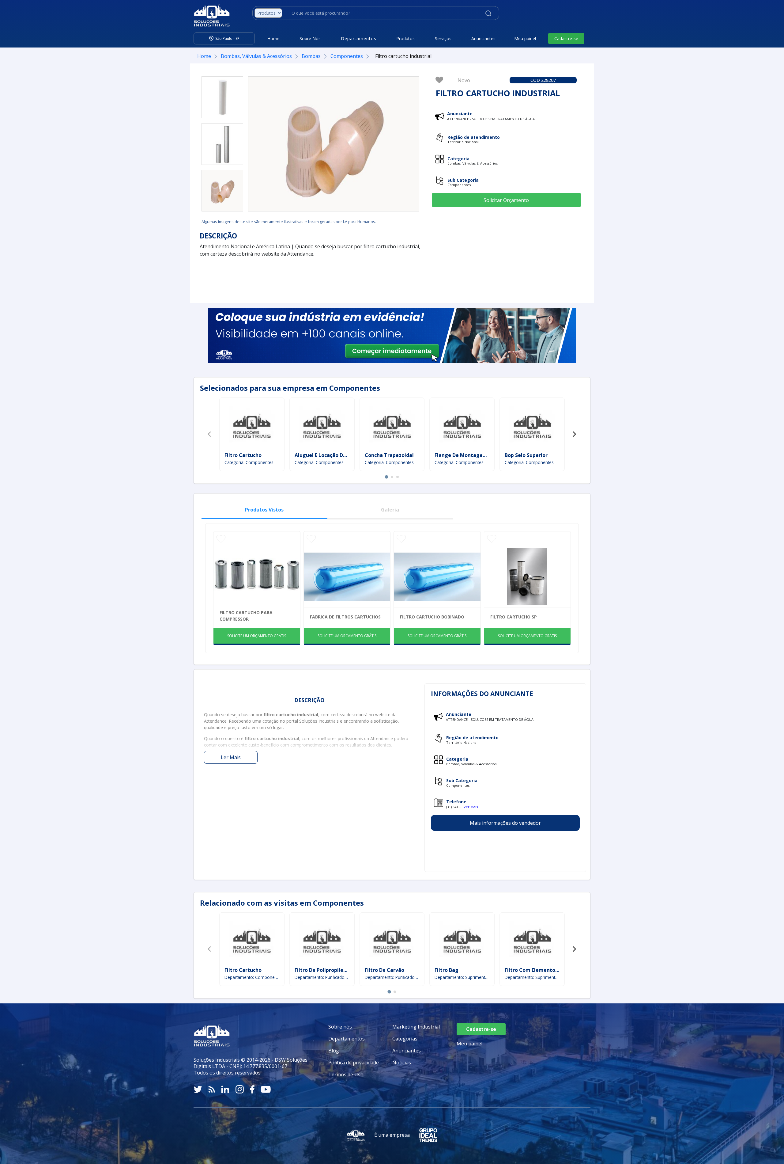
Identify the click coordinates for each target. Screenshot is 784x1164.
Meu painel (525, 38)
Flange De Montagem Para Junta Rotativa (486, 455)
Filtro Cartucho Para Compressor (246, 616)
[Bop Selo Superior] (532, 425)
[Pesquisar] (488, 13)
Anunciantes (483, 38)
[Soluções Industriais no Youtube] (266, 1089)
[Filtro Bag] (462, 940)
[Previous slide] (210, 434)
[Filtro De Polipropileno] (322, 940)
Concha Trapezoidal (389, 455)
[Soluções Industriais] (209, 15)
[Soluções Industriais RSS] (211, 1089)
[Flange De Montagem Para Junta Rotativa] (462, 425)
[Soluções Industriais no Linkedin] (225, 1089)
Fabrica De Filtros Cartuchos (345, 617)
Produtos (405, 38)
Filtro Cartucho (243, 455)
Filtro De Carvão (384, 970)
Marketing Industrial (416, 1026)
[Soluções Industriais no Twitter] (198, 1089)
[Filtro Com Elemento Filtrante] (532, 940)
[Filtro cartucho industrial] (222, 97)
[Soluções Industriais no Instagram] (240, 1089)
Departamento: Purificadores (322, 977)
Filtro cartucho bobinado (432, 617)
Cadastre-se (566, 38)
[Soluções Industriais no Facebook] (252, 1089)
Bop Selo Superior (526, 455)
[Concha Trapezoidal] (392, 425)
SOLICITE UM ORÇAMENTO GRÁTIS (256, 635)
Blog (333, 1050)
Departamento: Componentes (251, 977)
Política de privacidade (353, 1062)
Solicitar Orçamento (506, 200)
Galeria (390, 509)
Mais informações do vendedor (505, 823)
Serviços (443, 38)
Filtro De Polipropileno (322, 970)
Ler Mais (231, 757)
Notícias (401, 1062)
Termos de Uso (346, 1074)
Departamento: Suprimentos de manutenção (462, 977)
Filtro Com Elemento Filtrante (541, 970)
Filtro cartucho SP (513, 617)
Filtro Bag (446, 970)
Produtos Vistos (264, 509)
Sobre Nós (310, 38)
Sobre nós (340, 1026)
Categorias (404, 1038)
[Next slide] (574, 434)
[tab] (386, 476)
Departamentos (346, 1038)
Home (273, 38)
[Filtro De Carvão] (392, 940)
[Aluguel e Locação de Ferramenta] (322, 425)
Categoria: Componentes (248, 462)
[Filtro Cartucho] (252, 425)
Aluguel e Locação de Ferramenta (336, 455)
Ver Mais (471, 807)
